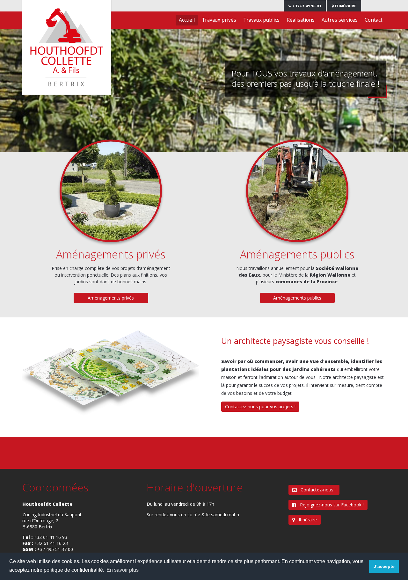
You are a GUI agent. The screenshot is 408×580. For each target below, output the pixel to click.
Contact (373, 20)
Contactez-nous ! (316, 490)
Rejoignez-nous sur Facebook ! (330, 505)
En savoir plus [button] (122, 570)
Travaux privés (219, 20)
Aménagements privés (110, 254)
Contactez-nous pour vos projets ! (260, 406)
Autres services (340, 20)
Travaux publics (261, 20)
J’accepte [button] (384, 566)
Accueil (187, 20)
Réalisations (301, 20)
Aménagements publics (297, 254)
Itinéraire (345, 6)
